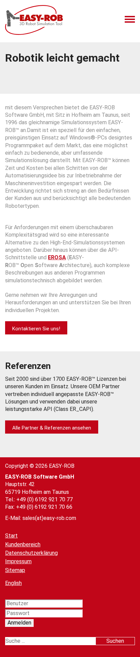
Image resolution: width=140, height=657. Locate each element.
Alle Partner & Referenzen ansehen (51, 428)
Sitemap (15, 570)
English (13, 583)
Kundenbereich (22, 544)
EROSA (57, 257)
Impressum (18, 561)
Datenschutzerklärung (31, 553)
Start (11, 535)
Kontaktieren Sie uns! (36, 329)
